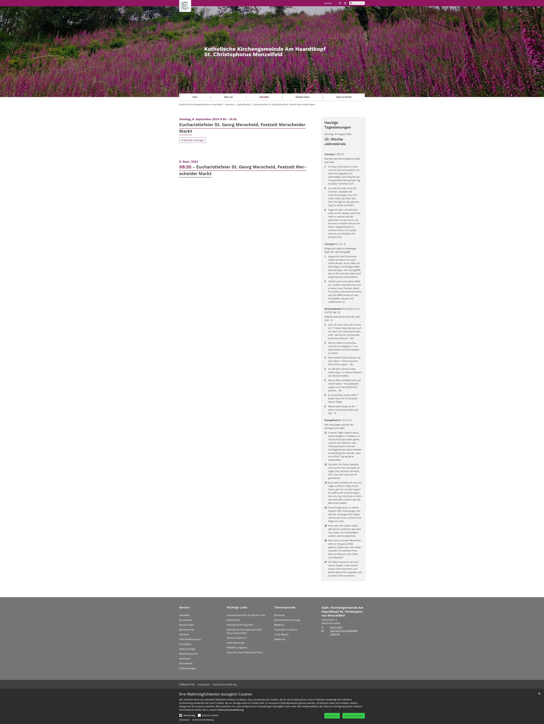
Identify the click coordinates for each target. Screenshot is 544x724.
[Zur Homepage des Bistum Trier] (357, 3)
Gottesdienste (243, 104)
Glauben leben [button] (303, 97)
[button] (344, 97)
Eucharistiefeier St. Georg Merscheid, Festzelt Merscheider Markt (284, 104)
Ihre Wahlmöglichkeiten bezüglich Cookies (215, 694)
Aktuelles (230, 104)
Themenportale (285, 607)
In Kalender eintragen (192, 140)
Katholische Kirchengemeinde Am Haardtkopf (201, 104)
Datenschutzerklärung (231, 709)
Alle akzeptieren (353, 715)
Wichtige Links (237, 607)
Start (195, 97)
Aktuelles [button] (264, 97)
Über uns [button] (228, 97)
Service (184, 607)
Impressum (184, 719)
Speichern (332, 715)
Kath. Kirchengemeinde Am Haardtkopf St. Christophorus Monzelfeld (342, 611)
